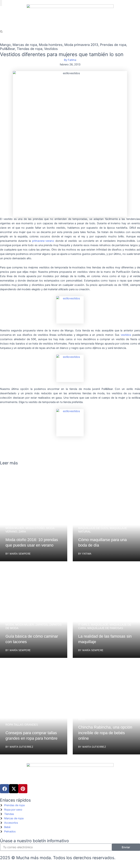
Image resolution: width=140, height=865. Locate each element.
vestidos (126, 334)
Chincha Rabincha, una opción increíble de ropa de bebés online (105, 733)
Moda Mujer (14, 528)
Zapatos (41, 624)
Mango (5, 45)
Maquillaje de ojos (93, 528)
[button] (1, 3)
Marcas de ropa (25, 45)
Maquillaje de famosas (105, 628)
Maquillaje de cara (112, 524)
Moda (9, 624)
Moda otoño (35, 528)
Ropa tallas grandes (21, 724)
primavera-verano (43, 240)
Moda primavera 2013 (81, 45)
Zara (22, 531)
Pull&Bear (7, 49)
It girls (84, 624)
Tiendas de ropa (29, 49)
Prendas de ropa (113, 45)
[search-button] (1, 31)
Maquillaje (86, 524)
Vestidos (51, 49)
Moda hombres (51, 45)
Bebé (81, 719)
